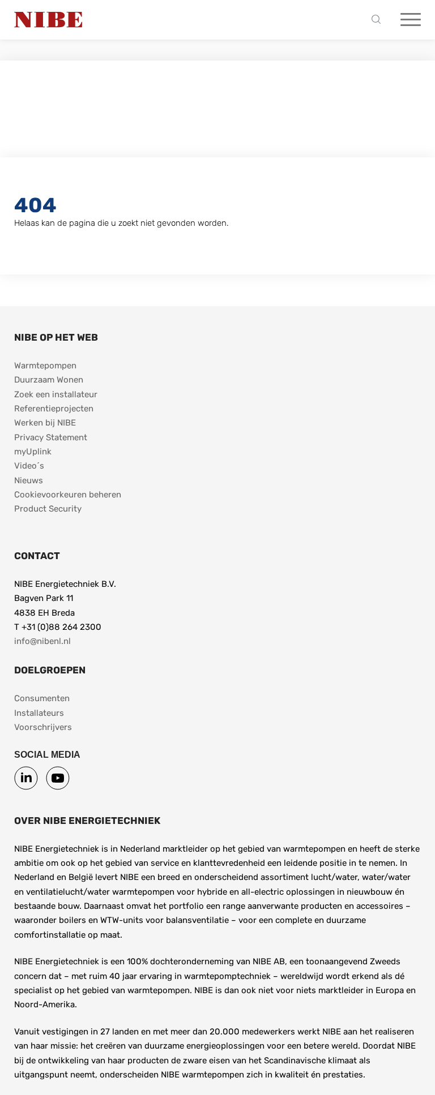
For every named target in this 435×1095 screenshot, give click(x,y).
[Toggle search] (379, 20)
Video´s (29, 466)
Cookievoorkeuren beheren (67, 494)
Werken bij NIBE (45, 423)
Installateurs (39, 713)
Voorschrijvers (43, 727)
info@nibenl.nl (42, 641)
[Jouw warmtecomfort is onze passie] (48, 20)
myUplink (33, 451)
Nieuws (28, 480)
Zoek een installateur (55, 394)
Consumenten (42, 698)
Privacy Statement (50, 437)
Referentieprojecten (53, 408)
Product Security (48, 509)
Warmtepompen (45, 365)
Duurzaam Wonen (48, 380)
